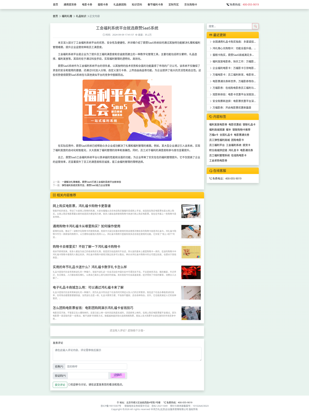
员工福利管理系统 (219, 155)
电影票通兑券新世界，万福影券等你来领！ (235, 81)
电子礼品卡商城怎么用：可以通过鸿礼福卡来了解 (88, 287)
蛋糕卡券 (103, 4)
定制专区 (174, 4)
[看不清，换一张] (118, 375)
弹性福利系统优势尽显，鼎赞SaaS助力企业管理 (86, 185)
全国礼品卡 (226, 135)
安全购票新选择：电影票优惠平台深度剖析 (235, 101)
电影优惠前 (235, 124)
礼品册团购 (119, 4)
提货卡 (246, 145)
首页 (55, 4)
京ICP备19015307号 (111, 405)
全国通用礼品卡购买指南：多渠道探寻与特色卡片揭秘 (235, 41)
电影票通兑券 (241, 135)
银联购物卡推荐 (241, 129)
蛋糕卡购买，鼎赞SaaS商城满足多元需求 (235, 55)
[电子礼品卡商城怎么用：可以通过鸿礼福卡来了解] (191, 292)
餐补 (228, 129)
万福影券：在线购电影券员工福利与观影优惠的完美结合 (235, 88)
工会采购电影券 (218, 160)
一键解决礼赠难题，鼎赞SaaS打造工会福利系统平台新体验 (91, 181)
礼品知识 (81, 16)
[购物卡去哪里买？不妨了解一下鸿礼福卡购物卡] (191, 251)
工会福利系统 (233, 145)
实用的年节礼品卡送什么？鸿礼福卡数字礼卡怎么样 (90, 267)
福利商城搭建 (217, 129)
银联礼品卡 (249, 124)
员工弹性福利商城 (219, 140)
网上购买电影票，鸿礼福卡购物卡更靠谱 (82, 206)
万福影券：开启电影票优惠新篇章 (231, 107)
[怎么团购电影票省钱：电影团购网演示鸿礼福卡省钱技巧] (191, 313)
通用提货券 (70, 4)
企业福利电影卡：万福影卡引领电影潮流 (235, 68)
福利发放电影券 (218, 124)
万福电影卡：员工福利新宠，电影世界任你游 (235, 74)
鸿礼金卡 (234, 150)
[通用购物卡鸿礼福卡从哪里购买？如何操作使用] (191, 231)
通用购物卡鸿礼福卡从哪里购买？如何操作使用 (86, 226)
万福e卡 (213, 135)
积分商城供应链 (218, 150)
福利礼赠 (67, 16)
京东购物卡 (190, 4)
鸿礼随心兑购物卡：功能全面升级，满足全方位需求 (235, 48)
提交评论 (60, 385)
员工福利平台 (217, 145)
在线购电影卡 (239, 155)
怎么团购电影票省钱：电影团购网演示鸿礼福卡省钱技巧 (93, 308)
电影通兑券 (246, 150)
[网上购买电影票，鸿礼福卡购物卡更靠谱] (191, 211)
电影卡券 (87, 4)
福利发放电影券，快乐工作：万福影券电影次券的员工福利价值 (235, 61)
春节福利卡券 (155, 4)
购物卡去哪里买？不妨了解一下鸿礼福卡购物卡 (86, 246)
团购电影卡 (237, 140)
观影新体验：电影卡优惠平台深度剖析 (234, 94)
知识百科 (137, 4)
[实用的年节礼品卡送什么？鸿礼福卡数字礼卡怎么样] (191, 272)
